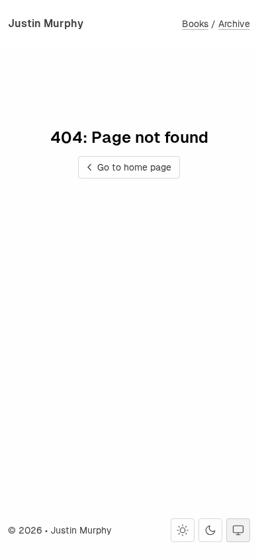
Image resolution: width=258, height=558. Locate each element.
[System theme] (238, 530)
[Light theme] (182, 530)
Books (195, 24)
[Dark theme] (210, 530)
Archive (234, 24)
